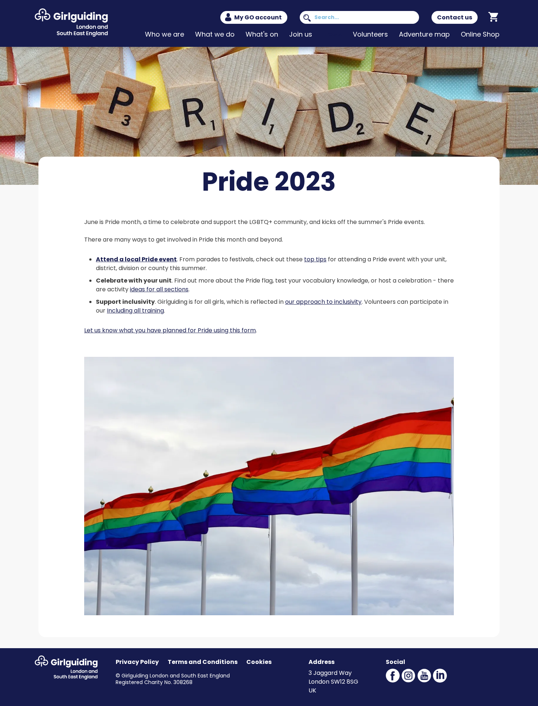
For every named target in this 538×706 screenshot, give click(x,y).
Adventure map (424, 34)
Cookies (259, 662)
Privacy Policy (137, 662)
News (332, 34)
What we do (215, 34)
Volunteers (370, 34)
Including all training (135, 310)
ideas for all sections (159, 289)
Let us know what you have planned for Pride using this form (170, 330)
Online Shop (480, 34)
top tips (315, 259)
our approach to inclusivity (323, 302)
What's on (262, 34)
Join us (300, 34)
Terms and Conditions (203, 662)
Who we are (164, 34)
